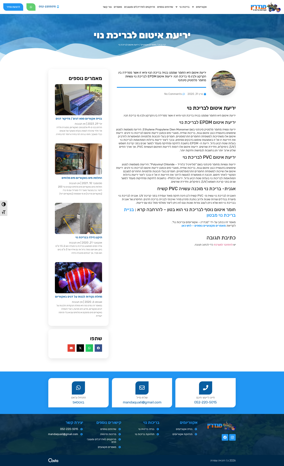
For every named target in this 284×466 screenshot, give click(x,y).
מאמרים (118, 6)
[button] (98, 348)
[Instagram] (232, 437)
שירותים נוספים (165, 6)
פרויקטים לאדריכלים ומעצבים (139, 6)
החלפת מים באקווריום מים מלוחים (82, 178)
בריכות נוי (184, 6)
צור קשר (107, 6)
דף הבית (162, 44)
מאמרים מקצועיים (148, 44)
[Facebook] (225, 437)
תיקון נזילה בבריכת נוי (88, 237)
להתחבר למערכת (223, 244)
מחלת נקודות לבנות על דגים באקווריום (78, 296)
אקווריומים (201, 6)
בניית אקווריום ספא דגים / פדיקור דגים (79, 118)
